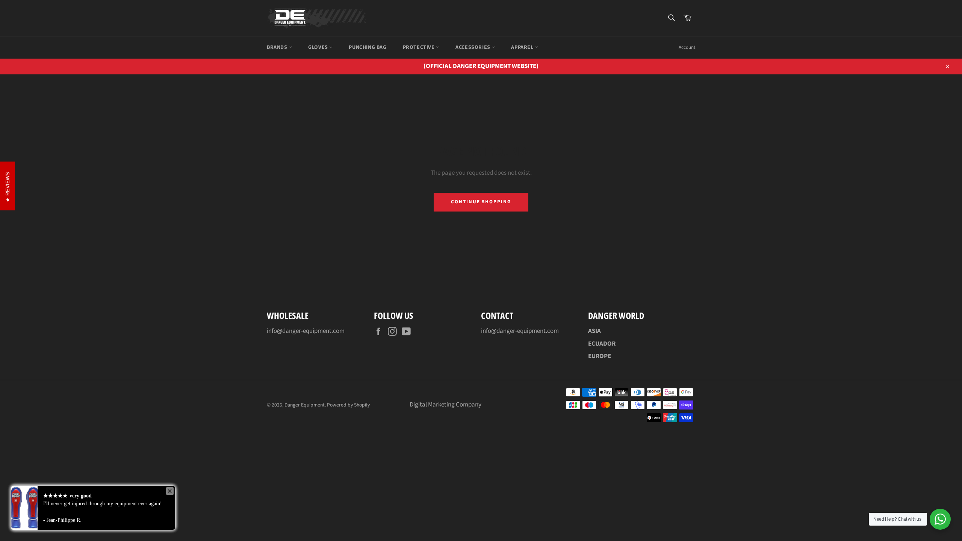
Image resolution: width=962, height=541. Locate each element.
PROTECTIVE (419, 47)
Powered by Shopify (348, 404)
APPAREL (523, 47)
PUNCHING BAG (367, 47)
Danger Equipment (304, 404)
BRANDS (278, 47)
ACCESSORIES (473, 47)
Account (687, 47)
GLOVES (318, 47)
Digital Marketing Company (445, 404)
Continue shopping (481, 201)
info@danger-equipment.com (306, 330)
